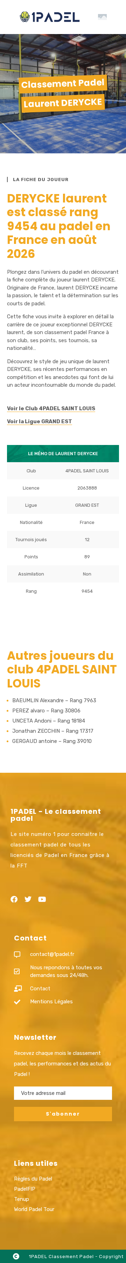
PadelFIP (24, 1189)
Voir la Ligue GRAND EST (39, 421)
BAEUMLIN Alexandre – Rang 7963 (54, 700)
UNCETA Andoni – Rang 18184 (48, 721)
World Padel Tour (34, 1209)
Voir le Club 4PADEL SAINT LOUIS (51, 408)
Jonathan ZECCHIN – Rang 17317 (52, 731)
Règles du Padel (33, 1179)
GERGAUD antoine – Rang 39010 (52, 741)
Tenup (21, 1199)
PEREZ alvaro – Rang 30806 (46, 710)
